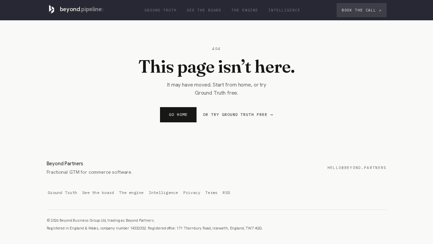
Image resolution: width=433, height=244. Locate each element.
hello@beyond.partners (357, 167)
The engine (244, 10)
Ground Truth (160, 10)
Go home (178, 114)
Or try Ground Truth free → (238, 114)
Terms (211, 192)
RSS (226, 192)
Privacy (192, 192)
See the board (204, 10)
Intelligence (284, 10)
